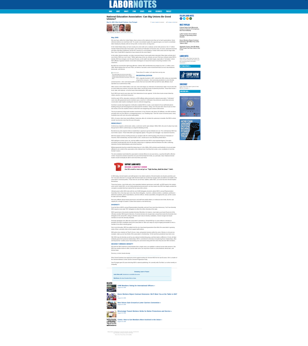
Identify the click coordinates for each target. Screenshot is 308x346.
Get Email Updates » (185, 66)
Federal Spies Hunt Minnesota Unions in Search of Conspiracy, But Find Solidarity (189, 29)
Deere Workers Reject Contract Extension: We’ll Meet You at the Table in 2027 (189, 42)
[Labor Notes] (132, 4)
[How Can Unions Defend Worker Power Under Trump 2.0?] (190, 139)
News (150, 11)
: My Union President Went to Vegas (125, 278)
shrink (174, 22)
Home (110, 11)
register (157, 22)
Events (142, 11)
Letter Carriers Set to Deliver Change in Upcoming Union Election (188, 35)
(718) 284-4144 (136, 331)
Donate (126, 11)
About (118, 11)
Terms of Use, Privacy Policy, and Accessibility (123, 334)
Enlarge (169, 22)
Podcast (168, 11)
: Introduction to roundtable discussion (127, 274)
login (153, 22)
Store (134, 11)
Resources (159, 11)
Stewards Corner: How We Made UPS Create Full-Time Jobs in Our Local (190, 48)
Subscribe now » (184, 91)
